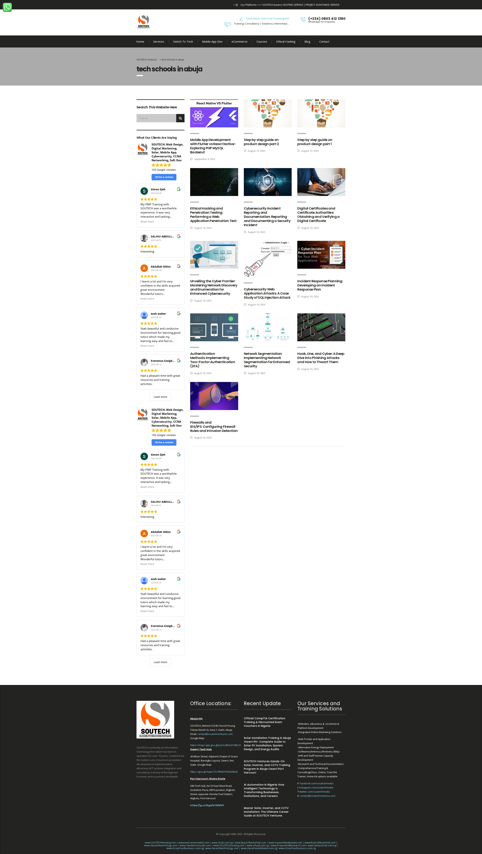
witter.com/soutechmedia (315, 791)
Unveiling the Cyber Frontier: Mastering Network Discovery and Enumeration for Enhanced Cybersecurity (213, 287)
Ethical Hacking (285, 41)
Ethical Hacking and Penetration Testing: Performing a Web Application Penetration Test (213, 214)
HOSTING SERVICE (293, 4)
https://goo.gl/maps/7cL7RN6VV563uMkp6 (214, 771)
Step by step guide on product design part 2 (261, 141)
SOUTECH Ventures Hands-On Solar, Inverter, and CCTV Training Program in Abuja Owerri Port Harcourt (267, 766)
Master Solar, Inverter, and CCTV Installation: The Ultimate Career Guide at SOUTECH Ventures (266, 811)
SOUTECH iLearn (271, 4)
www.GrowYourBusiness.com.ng (184, 848)
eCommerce (239, 41)
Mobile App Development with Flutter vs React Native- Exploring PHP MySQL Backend (213, 146)
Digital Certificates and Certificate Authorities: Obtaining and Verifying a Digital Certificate (318, 214)
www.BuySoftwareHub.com (250, 842)
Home (140, 41)
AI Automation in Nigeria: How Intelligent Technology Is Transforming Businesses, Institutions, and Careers (264, 790)
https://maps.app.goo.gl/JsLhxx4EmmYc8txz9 (215, 745)
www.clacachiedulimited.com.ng (259, 848)
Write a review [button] (164, 177)
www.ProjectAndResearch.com (288, 845)
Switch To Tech (183, 41)
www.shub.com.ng (222, 842)
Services (158, 41)
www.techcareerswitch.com (193, 842)
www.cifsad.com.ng (257, 845)
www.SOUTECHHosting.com (160, 842)
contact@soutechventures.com (215, 734)
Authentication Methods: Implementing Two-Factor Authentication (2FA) (212, 359)
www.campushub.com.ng (322, 845)
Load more (160, 397)
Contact (324, 41)
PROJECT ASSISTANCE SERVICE (322, 4)
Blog (307, 41)
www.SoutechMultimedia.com (285, 842)
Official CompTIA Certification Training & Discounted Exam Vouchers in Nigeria (264, 722)
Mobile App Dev (212, 41)
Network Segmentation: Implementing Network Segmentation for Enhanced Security (267, 359)
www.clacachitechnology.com (160, 845)
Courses (261, 41)
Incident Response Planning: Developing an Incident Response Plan (320, 285)
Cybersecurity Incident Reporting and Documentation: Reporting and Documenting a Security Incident (267, 216)
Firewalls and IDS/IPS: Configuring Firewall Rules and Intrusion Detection (214, 426)
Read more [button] (147, 221)
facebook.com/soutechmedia (316, 783)
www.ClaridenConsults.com (195, 845)
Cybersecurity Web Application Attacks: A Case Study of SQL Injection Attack (267, 293)
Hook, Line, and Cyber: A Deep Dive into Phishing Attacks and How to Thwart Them (320, 357)
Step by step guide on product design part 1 (314, 141)
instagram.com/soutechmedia (316, 787)
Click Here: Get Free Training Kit (267, 18)
